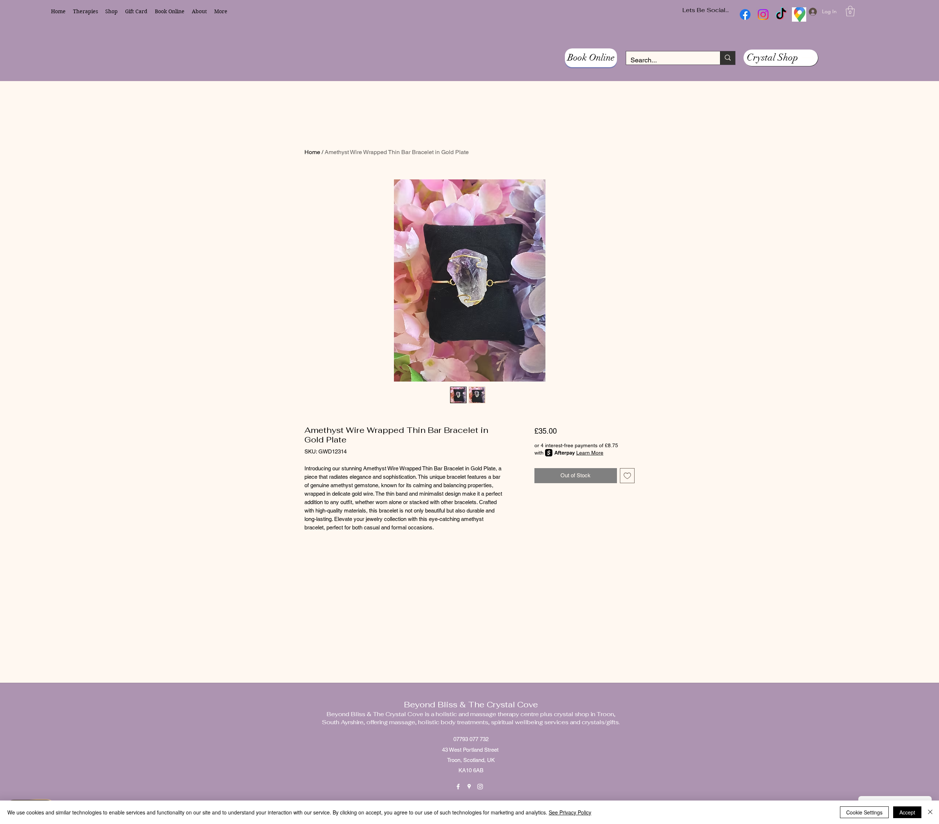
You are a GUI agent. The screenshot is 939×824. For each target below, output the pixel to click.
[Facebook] (458, 786)
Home (312, 152)
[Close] (930, 812)
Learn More (589, 453)
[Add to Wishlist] (627, 475)
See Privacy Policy (570, 812)
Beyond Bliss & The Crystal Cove (471, 704)
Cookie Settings (864, 812)
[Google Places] (469, 786)
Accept (907, 812)
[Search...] (727, 58)
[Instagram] (480, 786)
